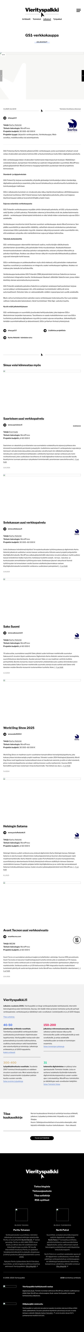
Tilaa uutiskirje (42, 1138)
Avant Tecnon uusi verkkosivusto (25, 930)
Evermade (13, 432)
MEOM (12, 944)
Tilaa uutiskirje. (9, 1017)
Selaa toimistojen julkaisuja (54, 1046)
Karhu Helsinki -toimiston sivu (20, 338)
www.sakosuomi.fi (15, 633)
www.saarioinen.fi (15, 425)
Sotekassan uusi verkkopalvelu (24, 522)
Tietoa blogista (42, 1186)
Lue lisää (64, 566)
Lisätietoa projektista (57, 330)
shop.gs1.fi (12, 118)
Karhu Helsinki (15, 125)
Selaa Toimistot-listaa (52, 1084)
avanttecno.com (14, 937)
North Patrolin (27, 1240)
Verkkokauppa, (45, 135)
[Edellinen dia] (1, 76)
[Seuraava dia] (83, 76)
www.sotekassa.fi (15, 529)
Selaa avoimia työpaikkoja (13, 1081)
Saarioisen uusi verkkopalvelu (23, 418)
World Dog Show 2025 (18, 728)
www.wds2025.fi (15, 734)
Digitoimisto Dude (29, 1291)
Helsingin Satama (15, 826)
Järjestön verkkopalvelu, (28, 135)
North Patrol (53, 1240)
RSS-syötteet (42, 1200)
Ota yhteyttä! (31, 1266)
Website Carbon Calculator (44, 1313)
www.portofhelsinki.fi (16, 833)
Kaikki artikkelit (9, 1052)
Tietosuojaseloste (42, 1191)
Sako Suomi (11, 626)
